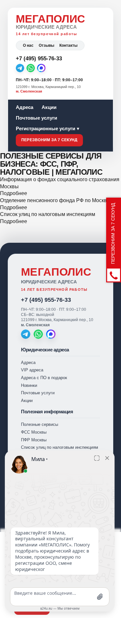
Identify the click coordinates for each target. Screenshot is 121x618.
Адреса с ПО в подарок (44, 377)
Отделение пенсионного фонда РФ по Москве (55, 200)
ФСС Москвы (33, 432)
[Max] (41, 68)
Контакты (68, 45)
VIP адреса (32, 370)
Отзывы (46, 45)
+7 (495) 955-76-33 (46, 300)
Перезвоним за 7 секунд (49, 140)
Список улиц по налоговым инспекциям (47, 214)
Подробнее (13, 193)
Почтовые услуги (36, 117)
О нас (28, 45)
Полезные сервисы (39, 424)
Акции (49, 107)
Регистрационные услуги (45, 128)
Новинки (29, 385)
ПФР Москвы (33, 439)
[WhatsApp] (30, 68)
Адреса (24, 107)
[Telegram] (20, 68)
